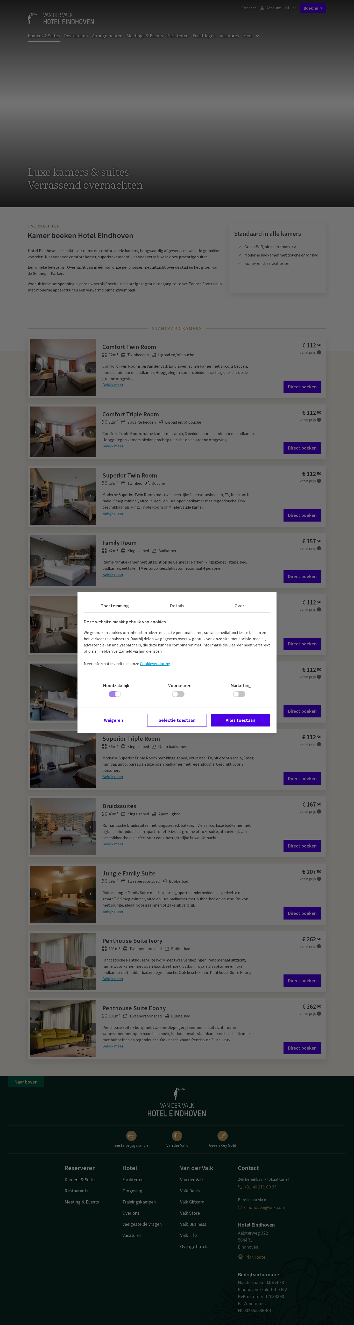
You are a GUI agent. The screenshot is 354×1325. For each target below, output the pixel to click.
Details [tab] (177, 606)
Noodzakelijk (116, 685)
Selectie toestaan (177, 720)
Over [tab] (239, 606)
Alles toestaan (240, 720)
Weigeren (113, 720)
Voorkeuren (180, 685)
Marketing (241, 685)
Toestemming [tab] (115, 606)
